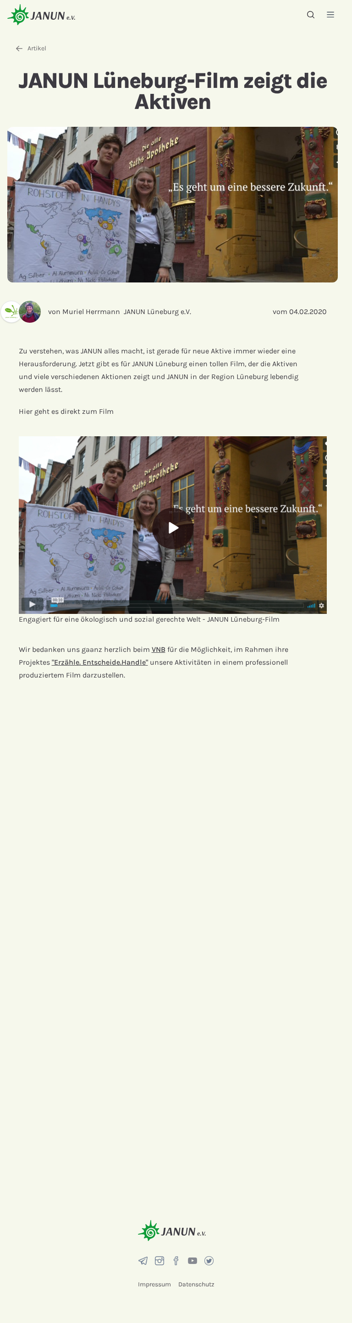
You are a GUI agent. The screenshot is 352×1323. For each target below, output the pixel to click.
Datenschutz (196, 1284)
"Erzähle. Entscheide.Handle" (100, 662)
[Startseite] (41, 14)
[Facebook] (176, 1260)
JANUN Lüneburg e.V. (157, 311)
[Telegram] (143, 1261)
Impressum (154, 1284)
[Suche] (310, 14)
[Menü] (330, 14)
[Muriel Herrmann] (33, 312)
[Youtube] (192, 1260)
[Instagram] (159, 1260)
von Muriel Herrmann (84, 311)
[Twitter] (209, 1260)
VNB (158, 649)
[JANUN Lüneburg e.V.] (9, 312)
